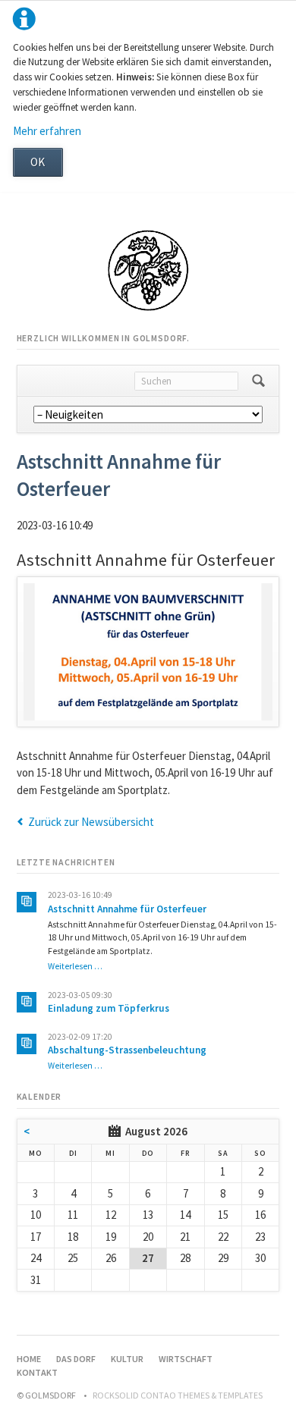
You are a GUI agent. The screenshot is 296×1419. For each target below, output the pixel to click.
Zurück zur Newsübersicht (91, 822)
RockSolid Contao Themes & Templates (178, 1395)
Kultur (127, 1358)
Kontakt (37, 1372)
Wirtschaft (186, 1358)
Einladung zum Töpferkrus (108, 1008)
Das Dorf (76, 1358)
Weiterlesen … (75, 966)
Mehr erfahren (47, 131)
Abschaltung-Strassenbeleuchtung (127, 1050)
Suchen (258, 381)
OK (37, 162)
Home (29, 1358)
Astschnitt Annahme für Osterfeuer (127, 909)
